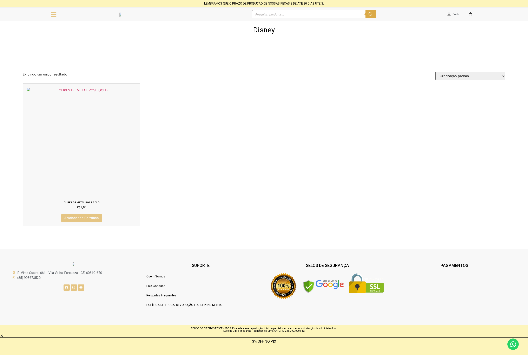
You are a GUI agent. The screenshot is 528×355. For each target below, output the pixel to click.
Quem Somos (155, 276)
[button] (264, 335)
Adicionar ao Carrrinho (81, 218)
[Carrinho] (470, 14)
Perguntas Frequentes (161, 295)
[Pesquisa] (370, 14)
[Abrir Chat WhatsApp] (513, 344)
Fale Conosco (155, 286)
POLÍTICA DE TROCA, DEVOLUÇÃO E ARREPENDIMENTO (184, 305)
